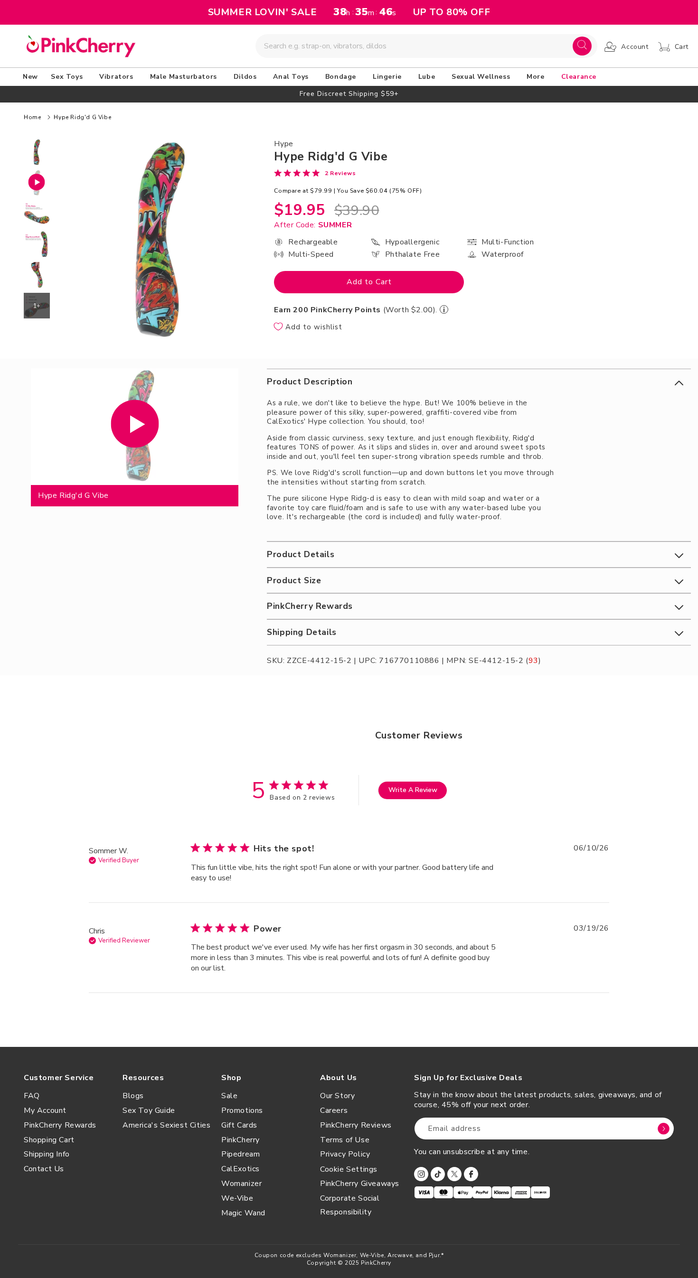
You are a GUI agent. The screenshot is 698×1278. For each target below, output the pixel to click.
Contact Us (44, 1169)
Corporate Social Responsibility (350, 1205)
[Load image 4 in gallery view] (37, 275)
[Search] (582, 46)
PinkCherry (240, 1140)
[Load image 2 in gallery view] (37, 213)
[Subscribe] (663, 1128)
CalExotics (240, 1169)
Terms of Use (344, 1140)
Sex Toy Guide (149, 1110)
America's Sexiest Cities (166, 1125)
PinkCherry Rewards (60, 1125)
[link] (315, 173)
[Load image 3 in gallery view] (37, 244)
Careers (334, 1110)
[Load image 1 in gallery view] (37, 152)
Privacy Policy (345, 1154)
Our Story (337, 1096)
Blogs (133, 1096)
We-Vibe (237, 1198)
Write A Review (412, 789)
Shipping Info (47, 1154)
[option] (349, 94)
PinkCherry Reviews (356, 1125)
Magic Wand (243, 1213)
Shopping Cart (49, 1140)
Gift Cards (239, 1125)
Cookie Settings (348, 1169)
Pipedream (240, 1154)
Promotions (242, 1110)
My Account (45, 1110)
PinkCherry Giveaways (359, 1183)
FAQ (32, 1096)
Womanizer (241, 1183)
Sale (229, 1096)
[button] (68, 77)
